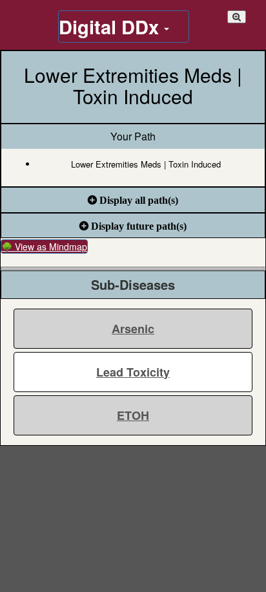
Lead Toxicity (133, 372)
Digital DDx (111, 26)
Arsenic (133, 328)
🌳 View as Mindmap (44, 246)
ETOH (133, 415)
